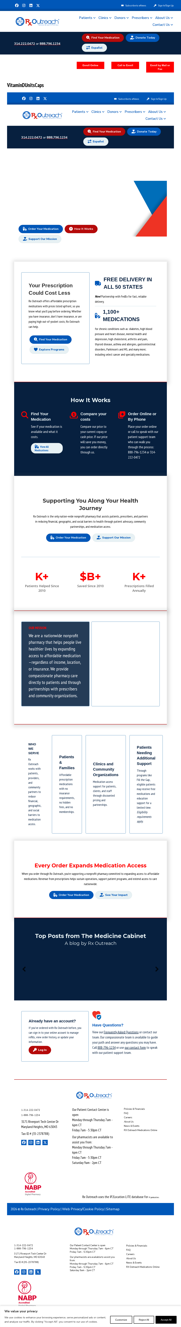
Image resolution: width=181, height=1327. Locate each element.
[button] (16, 5)
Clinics (103, 18)
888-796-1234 (137, 452)
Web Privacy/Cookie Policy (83, 1209)
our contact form (135, 1047)
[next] (157, 969)
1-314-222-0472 (30, 1110)
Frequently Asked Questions (121, 1032)
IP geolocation (154, 1197)
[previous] (24, 969)
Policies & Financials (134, 1109)
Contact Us (161, 24)
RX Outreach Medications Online (140, 1130)
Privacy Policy (49, 1209)
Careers (128, 1117)
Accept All (166, 1319)
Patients (85, 18)
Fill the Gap (143, 780)
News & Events (131, 1126)
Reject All (144, 1319)
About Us (162, 18)
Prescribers (140, 18)
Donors (119, 18)
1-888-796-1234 (30, 1115)
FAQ (126, 1113)
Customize (121, 1319)
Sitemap (112, 1209)
